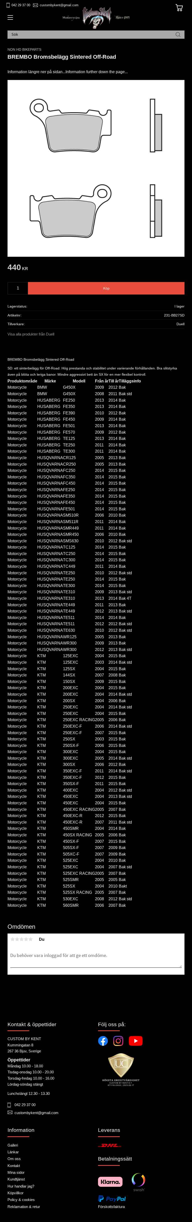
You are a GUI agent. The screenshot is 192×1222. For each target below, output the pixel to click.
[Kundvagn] (179, 7)
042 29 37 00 (21, 5)
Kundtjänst (16, 1179)
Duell (180, 324)
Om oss (14, 1159)
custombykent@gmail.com (59, 5)
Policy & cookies (21, 1200)
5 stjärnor (30, 939)
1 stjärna (12, 939)
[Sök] (178, 34)
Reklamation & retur (24, 1207)
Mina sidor (16, 1172)
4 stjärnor (26, 939)
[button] (9, 19)
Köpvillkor (16, 1193)
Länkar (13, 1152)
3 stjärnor (21, 939)
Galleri (13, 1145)
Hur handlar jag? (21, 1186)
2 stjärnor (17, 939)
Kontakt (14, 1166)
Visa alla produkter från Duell (31, 334)
